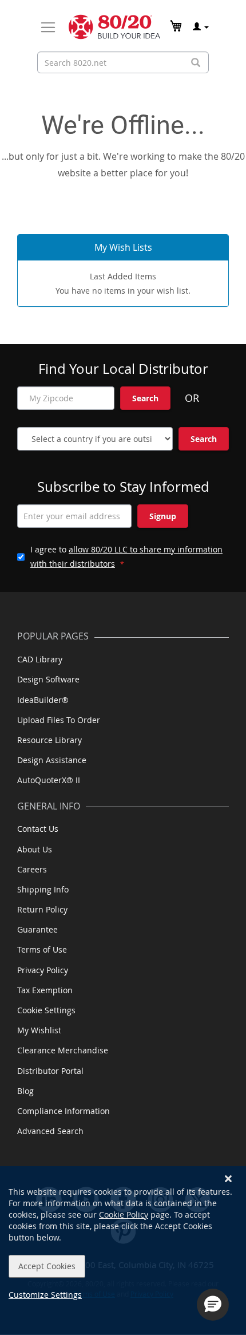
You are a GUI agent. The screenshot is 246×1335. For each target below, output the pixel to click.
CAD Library (39, 659)
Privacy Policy (42, 970)
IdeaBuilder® (43, 699)
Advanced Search (50, 1130)
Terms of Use (42, 949)
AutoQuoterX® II (48, 780)
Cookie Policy (123, 1214)
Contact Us (37, 828)
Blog (25, 1090)
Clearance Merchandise (62, 1050)
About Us (34, 849)
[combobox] (123, 62)
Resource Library (49, 739)
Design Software (48, 679)
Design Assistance (51, 760)
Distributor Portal (50, 1070)
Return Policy (42, 909)
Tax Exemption (45, 990)
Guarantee (37, 929)
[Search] (195, 62)
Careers (32, 869)
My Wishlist (39, 1030)
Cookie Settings (46, 1010)
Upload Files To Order (58, 719)
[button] (213, 1305)
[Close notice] (228, 1179)
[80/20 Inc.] (114, 27)
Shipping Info (43, 889)
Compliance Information (63, 1110)
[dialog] (123, 1250)
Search (145, 398)
